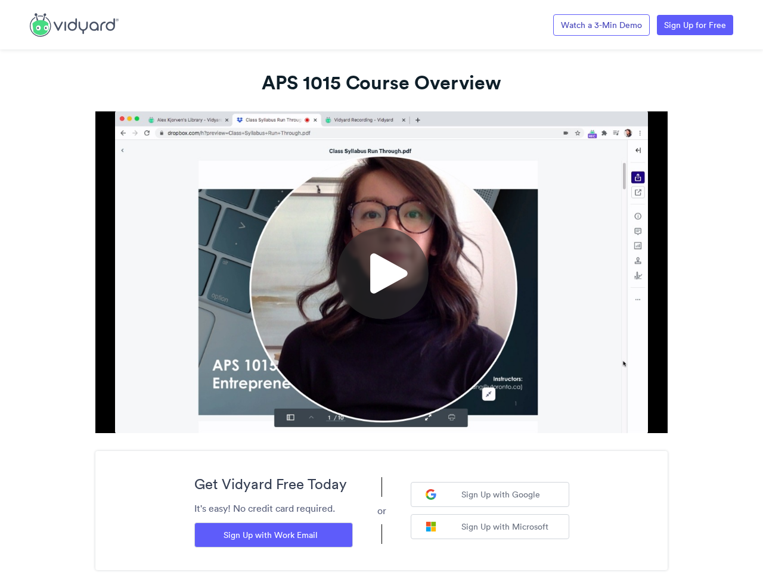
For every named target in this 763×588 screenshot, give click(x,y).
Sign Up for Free (695, 25)
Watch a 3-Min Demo (601, 25)
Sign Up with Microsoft (504, 526)
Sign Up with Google (500, 494)
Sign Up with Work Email (271, 535)
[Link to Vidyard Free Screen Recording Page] (74, 23)
